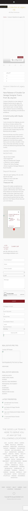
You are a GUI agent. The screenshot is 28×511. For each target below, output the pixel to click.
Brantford (13, 446)
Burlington (21, 446)
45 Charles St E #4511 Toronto (12, 407)
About (14, 487)
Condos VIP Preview (7, 349)
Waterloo (19, 472)
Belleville (13, 444)
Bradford (20, 444)
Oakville (20, 463)
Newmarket (6, 461)
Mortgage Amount (8, 306)
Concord (7, 450)
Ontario (7, 464)
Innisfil (17, 453)
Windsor (13, 475)
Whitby (15, 474)
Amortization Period (8, 321)
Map (17, 457)
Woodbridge (21, 475)
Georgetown (13, 452)
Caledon (5, 448)
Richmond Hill (8, 468)
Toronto (21, 470)
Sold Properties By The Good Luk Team (12, 362)
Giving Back (18, 489)
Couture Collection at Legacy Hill (14, 215)
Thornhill (14, 470)
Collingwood (21, 448)
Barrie (7, 444)
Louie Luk (15, 246)
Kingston (7, 455)
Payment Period (7, 327)
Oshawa (6, 466)
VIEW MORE (5, 366)
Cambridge (13, 448)
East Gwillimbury (16, 450)
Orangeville (14, 464)
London (6, 457)
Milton (13, 459)
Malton (12, 457)
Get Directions (11, 226)
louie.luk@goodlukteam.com (10, 253)
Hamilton (10, 453)
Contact (8, 487)
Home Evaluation (7, 375)
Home (4, 17)
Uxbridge (5, 472)
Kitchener (14, 455)
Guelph (5, 453)
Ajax (5, 442)
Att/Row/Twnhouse (14, 12)
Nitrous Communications (16, 499)
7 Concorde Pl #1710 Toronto (11, 416)
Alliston (10, 442)
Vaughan (12, 472)
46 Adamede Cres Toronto (11, 402)
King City (23, 453)
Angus (16, 442)
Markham (21, 457)
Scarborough (18, 468)
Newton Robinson (16, 461)
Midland (7, 459)
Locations (10, 489)
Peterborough (14, 466)
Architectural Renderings (9, 381)
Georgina (20, 452)
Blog (25, 487)
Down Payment (7, 311)
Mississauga (20, 459)
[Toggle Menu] (2, 2)
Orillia (21, 464)
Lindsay (21, 455)
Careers (20, 487)
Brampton (6, 446)
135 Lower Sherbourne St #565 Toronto (14, 412)
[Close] (18, 212)
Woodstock (14, 477)
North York (13, 463)
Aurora (22, 442)
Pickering (21, 466)
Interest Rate (6, 316)
